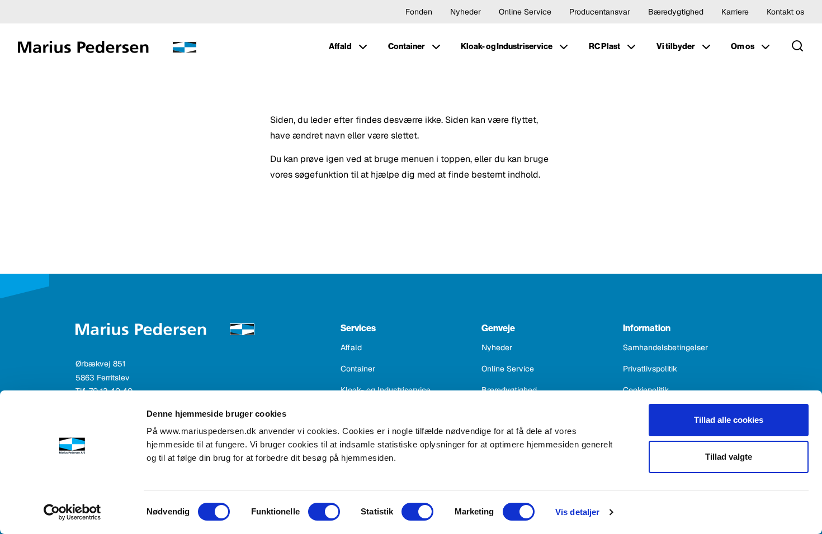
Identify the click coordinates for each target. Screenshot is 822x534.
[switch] (324, 512)
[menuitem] (349, 47)
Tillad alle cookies (728, 420)
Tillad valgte (728, 456)
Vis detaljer (577, 512)
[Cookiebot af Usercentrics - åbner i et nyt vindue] (72, 512)
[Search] (797, 47)
